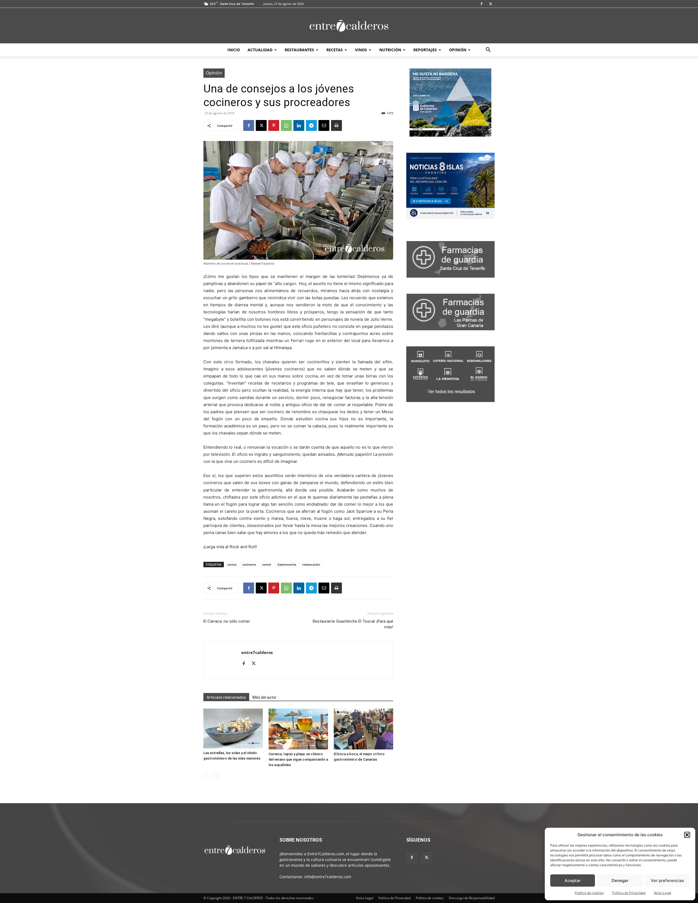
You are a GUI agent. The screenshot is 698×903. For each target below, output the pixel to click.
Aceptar (573, 880)
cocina (231, 564)
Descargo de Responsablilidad (472, 898)
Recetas (334, 49)
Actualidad (260, 49)
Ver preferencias (667, 880)
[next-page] (215, 775)
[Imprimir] (336, 125)
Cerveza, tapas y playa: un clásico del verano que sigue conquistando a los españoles (298, 759)
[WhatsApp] (286, 125)
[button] (687, 835)
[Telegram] (311, 125)
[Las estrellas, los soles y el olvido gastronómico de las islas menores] (233, 728)
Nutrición (390, 49)
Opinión (457, 49)
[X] (490, 4)
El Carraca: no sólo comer (226, 621)
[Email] (323, 125)
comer (266, 564)
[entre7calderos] (349, 26)
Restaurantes (299, 49)
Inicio (233, 49)
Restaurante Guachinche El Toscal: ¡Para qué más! (353, 624)
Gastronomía (286, 564)
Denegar (620, 880)
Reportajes (425, 49)
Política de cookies (589, 893)
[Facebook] (481, 4)
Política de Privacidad (628, 893)
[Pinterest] (273, 125)
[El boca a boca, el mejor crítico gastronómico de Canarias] (363, 729)
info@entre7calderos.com (327, 876)
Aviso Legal (662, 893)
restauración (311, 564)
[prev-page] (206, 775)
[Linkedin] (298, 125)
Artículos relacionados (226, 697)
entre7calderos (257, 652)
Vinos (361, 49)
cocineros (249, 564)
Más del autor (264, 697)
